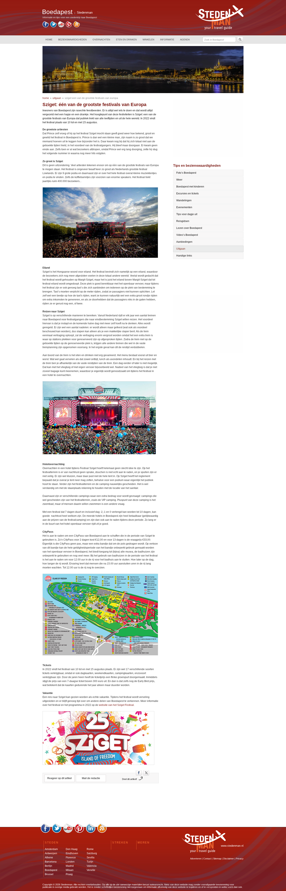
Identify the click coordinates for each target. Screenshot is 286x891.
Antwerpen (51, 853)
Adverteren (195, 858)
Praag (69, 874)
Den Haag (71, 849)
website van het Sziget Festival (116, 705)
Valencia (92, 865)
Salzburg (92, 853)
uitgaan (57, 98)
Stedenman (85, 12)
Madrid (70, 865)
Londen (70, 861)
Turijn (90, 861)
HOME (48, 39)
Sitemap (217, 858)
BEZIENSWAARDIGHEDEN (72, 39)
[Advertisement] (101, 805)
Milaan (69, 870)
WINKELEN (148, 39)
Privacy (239, 858)
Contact (207, 858)
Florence (71, 857)
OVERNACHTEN (101, 39)
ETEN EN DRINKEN (126, 39)
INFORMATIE (167, 39)
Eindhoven (72, 853)
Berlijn (48, 865)
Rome (90, 849)
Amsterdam (51, 849)
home (46, 98)
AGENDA (185, 39)
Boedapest (51, 870)
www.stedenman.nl (232, 845)
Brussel (49, 874)
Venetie (91, 870)
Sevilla (90, 857)
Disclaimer (228, 858)
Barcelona (51, 861)
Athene (49, 857)
